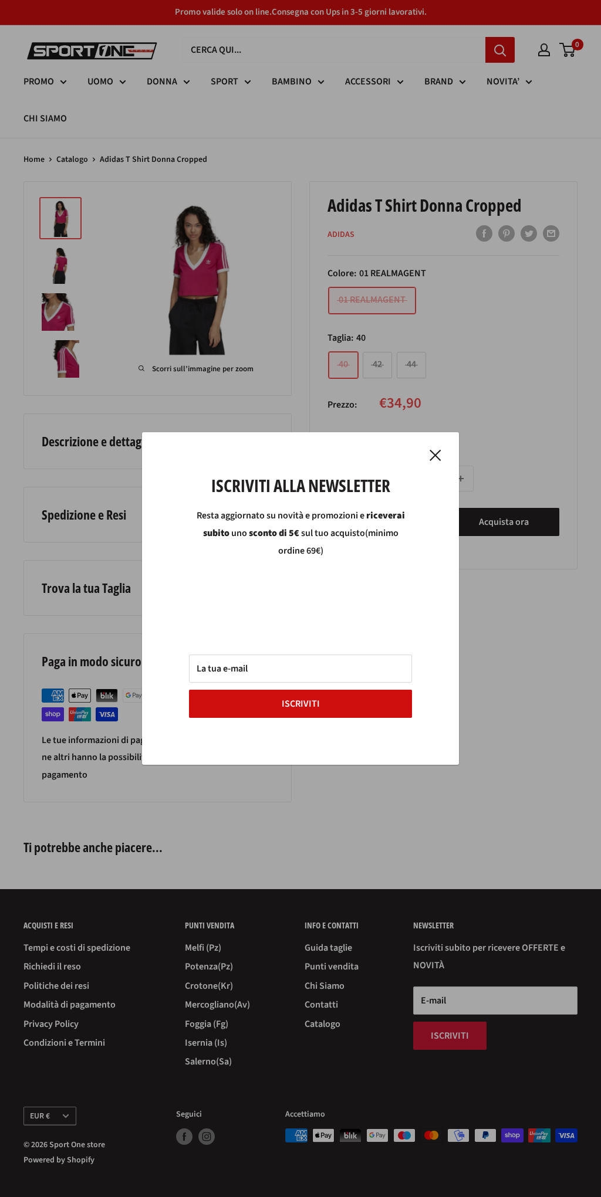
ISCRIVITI (301, 703)
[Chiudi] (435, 455)
